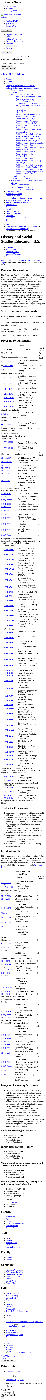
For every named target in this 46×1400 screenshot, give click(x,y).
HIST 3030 (8, 643)
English (14, 92)
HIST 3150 (8, 676)
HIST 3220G (9, 559)
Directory (9, 1240)
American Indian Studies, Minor (28, 97)
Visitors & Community (14, 1270)
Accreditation (11, 1228)
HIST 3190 (8, 701)
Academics (10, 1219)
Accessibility (11, 1309)
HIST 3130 (8, 673)
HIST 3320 (8, 705)
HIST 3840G (9, 610)
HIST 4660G (9, 615)
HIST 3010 (5, 471)
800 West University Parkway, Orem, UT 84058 (24, 1322)
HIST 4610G (9, 659)
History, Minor (21, 112)
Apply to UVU (12, 21)
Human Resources (13, 1247)
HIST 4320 (8, 764)
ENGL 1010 (6, 362)
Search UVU (6, 1390)
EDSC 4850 (6, 530)
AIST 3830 (8, 625)
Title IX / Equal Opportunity (17, 1311)
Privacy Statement (13, 1332)
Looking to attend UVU (15, 1223)
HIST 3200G (9, 550)
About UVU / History (14, 1274)
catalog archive (19, 57)
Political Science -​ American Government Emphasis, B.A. (27, 117)
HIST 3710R (9, 569)
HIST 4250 (5, 481)
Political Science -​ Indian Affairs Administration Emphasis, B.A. (28, 135)
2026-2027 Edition (12, 73)
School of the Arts (13, 196)
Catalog (4, 17)
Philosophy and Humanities (21, 185)
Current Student (12, 1226)
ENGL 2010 (6, 369)
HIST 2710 (5, 468)
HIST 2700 (5, 465)
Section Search (11, 81)
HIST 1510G (6, 462)
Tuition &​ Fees (11, 220)
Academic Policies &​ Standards (18, 202)
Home (8, 224)
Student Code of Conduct (16, 218)
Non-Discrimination (13, 1337)
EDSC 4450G (6, 518)
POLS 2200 (8, 442)
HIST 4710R (9, 620)
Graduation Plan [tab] (12, 252)
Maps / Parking (12, 1296)
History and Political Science (22, 94)
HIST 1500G (6, 458)
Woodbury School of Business (17, 200)
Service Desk (11, 1298)
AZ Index (9, 8)
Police (8, 1302)
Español (9, 1279)
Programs (9, 83)
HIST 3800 (8, 601)
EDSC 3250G (6, 500)
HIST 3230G (9, 564)
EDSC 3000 (6, 496)
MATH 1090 (9, 406)
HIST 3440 (8, 742)
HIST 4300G (9, 653)
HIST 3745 (8, 596)
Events (9, 1317)
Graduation (10, 216)
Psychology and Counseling (22, 187)
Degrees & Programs (14, 35)
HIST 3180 (8, 696)
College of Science (13, 191)
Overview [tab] (10, 247)
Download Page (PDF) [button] (15, 1380)
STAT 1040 (8, 389)
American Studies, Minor (25, 99)
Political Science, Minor (25, 174)
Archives (9, 48)
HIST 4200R (9, 752)
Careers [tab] (9, 256)
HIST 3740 (8, 592)
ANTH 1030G (11, 780)
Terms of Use (11, 1330)
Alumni (9, 1259)
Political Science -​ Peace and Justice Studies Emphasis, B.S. (30, 148)
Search (8, 1307)
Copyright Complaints (14, 1335)
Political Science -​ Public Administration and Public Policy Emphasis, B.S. (28, 160)
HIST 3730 (8, 574)
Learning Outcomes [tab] (13, 254)
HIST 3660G (9, 719)
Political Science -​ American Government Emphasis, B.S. (27, 122)
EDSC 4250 (6, 510)
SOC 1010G (9, 798)
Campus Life (11, 1221)
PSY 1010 (8, 795)
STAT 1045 (8, 394)
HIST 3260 (5, 473)
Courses (9, 37)
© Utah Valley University (16, 1326)
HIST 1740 (8, 788)
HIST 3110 (8, 670)
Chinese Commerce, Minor (26, 101)
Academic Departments (15, 41)
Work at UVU (11, 1245)
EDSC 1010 (6, 494)
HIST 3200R (9, 730)
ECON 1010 (6, 1011)
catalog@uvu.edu (13, 1202)
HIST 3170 (8, 689)
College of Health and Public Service (20, 86)
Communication (17, 90)
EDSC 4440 (6, 514)
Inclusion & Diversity (14, 1276)
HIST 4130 (8, 759)
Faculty (9, 209)
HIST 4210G (9, 756)
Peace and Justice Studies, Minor (28, 114)
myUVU (12, 26)
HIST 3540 (8, 647)
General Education (13, 211)
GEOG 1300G (9, 792)
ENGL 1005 (8, 366)
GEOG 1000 (6, 424)
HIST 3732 (8, 587)
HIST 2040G (9, 633)
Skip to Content (12, 6)
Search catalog (6, 63)
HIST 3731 (8, 580)
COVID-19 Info (12, 1293)
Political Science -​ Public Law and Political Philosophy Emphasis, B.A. (30, 166)
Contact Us (10, 1283)
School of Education (14, 194)
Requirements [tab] (11, 249)
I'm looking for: (7, 1392)
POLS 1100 (6, 414)
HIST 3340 (8, 713)
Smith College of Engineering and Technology (24, 198)
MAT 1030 (8, 377)
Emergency (10, 1300)
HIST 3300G (9, 708)
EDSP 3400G (6, 504)
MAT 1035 (8, 383)
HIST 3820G (9, 606)
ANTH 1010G (9, 776)
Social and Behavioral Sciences (23, 189)
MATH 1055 (9, 401)
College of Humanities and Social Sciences (22, 88)
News (8, 1315)
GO (8, 1395)
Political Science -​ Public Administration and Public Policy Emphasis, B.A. (28, 154)
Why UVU (10, 23)
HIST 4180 (8, 725)
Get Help (9, 1304)
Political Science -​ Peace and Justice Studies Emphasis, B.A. (30, 144)
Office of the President (14, 1272)
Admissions (10, 1217)
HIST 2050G (9, 638)
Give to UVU (11, 1281)
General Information (14, 213)
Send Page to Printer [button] (14, 1371)
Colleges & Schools (13, 39)
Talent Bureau (11, 1243)
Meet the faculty (12, 1257)
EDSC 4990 (6, 535)
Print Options (11, 46)
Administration (11, 205)
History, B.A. (21, 110)
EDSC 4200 (6, 507)
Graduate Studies (12, 43)
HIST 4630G (9, 665)
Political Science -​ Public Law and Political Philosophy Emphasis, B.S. (30, 170)
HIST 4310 (8, 736)
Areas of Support (12, 1238)
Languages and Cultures (20, 178)
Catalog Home (11, 11)
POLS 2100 (8, 448)
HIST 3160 (8, 681)
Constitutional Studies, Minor (27, 103)
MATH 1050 (9, 398)
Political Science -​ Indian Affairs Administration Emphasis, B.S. (28, 140)
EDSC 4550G (6, 524)
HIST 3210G (9, 554)
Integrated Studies (18, 176)
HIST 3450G (9, 747)
